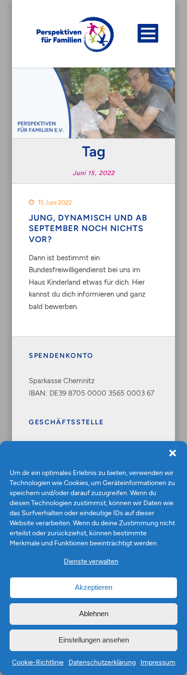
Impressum (157, 662)
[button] (172, 453)
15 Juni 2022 (55, 202)
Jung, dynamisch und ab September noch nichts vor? (88, 228)
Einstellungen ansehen (93, 640)
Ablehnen (93, 613)
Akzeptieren (93, 587)
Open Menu (148, 33)
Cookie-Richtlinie (38, 662)
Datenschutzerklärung (102, 662)
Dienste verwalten (91, 561)
